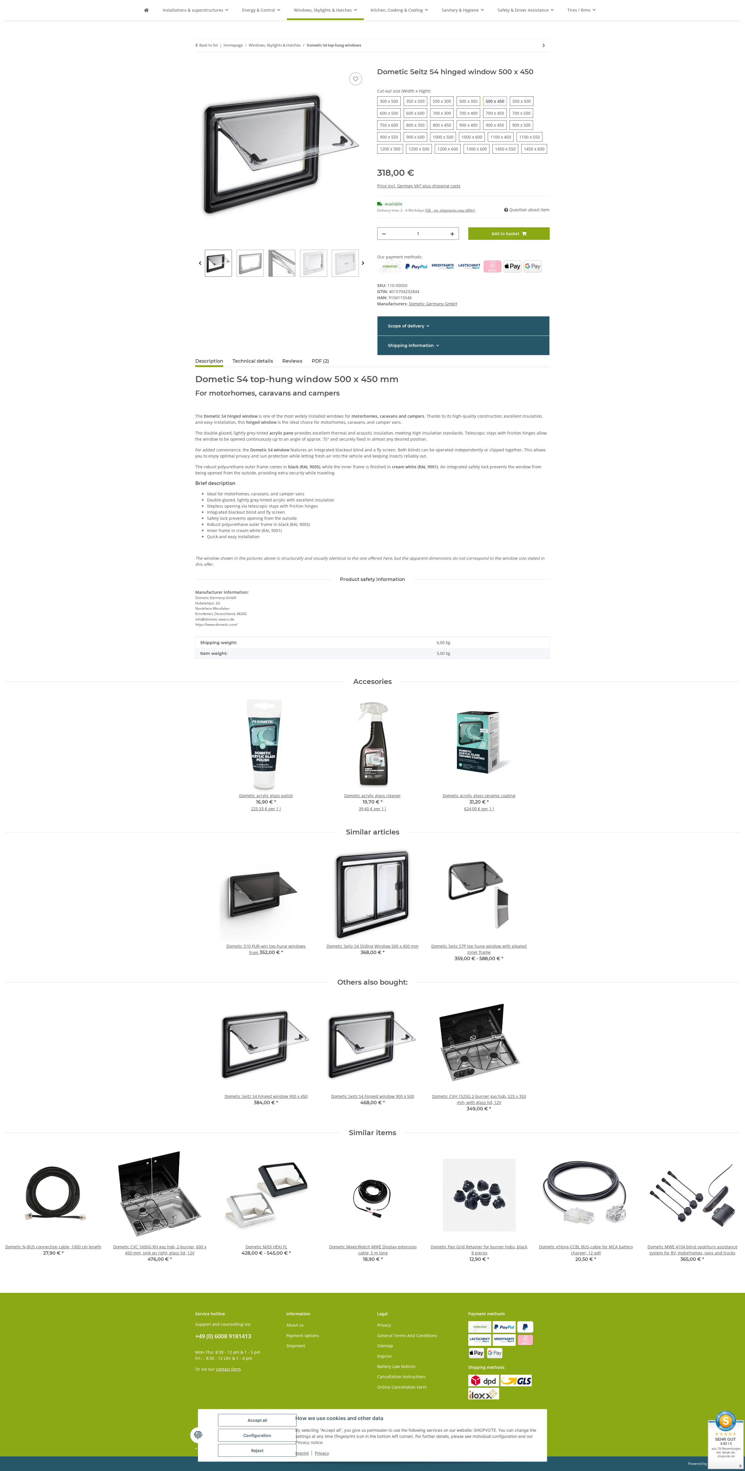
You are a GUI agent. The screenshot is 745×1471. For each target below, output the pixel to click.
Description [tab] (209, 361)
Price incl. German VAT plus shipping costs (418, 186)
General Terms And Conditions (407, 1335)
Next (363, 263)
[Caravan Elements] (146, 10)
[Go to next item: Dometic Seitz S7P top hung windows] (544, 45)
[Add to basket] (200, 64)
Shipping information (411, 345)
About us (295, 1325)
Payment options (302, 1335)
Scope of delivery (406, 326)
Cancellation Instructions (401, 1376)
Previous (200, 263)
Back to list (208, 45)
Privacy (384, 1325)
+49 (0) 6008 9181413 (223, 1336)
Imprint (384, 1356)
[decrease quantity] (383, 234)
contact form (228, 1369)
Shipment (295, 1345)
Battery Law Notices (396, 1366)
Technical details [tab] (253, 361)
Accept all (257, 1420)
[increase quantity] (452, 234)
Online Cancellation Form (402, 1387)
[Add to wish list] (355, 78)
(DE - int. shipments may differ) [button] (450, 210)
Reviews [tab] (292, 361)
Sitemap (385, 1345)
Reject (257, 1450)
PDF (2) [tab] (320, 361)
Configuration (257, 1435)
